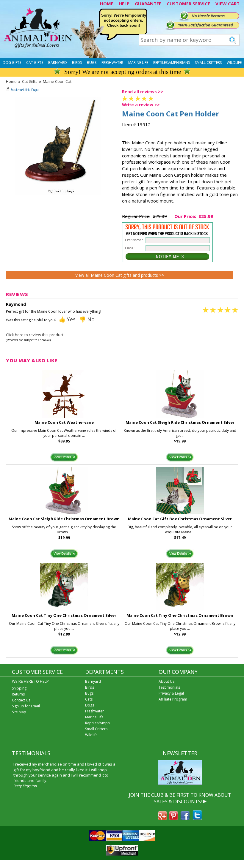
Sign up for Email (26, 706)
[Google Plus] (162, 818)
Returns (18, 694)
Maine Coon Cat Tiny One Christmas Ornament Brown (179, 615)
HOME (106, 4)
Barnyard (57, 62)
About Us (166, 681)
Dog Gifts (12, 62)
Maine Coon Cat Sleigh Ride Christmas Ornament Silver (180, 422)
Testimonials (169, 687)
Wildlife (234, 62)
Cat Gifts (34, 62)
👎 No (87, 319)
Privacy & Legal (171, 693)
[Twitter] (197, 818)
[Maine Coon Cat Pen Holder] (58, 193)
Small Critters (208, 62)
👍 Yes (67, 319)
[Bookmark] (23, 90)
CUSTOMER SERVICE (188, 4)
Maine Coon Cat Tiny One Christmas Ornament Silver (64, 615)
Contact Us (21, 700)
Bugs (91, 62)
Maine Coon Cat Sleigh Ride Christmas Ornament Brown (64, 518)
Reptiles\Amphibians (171, 62)
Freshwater (112, 62)
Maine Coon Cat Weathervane (64, 422)
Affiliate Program (173, 699)
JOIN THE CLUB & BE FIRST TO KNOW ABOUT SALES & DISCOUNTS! (180, 798)
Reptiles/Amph (97, 722)
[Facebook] (185, 818)
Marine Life (138, 62)
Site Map (19, 711)
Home (11, 81)
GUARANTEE (148, 4)
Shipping (19, 688)
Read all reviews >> (142, 91)
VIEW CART (227, 4)
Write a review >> (141, 104)
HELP (124, 4)
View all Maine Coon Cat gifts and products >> (119, 275)
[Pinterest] (173, 818)
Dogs (89, 705)
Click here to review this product (34, 334)
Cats (89, 699)
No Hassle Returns (208, 15)
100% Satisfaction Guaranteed (205, 25)
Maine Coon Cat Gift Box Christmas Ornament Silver (180, 518)
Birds (77, 62)
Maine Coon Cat (57, 81)
